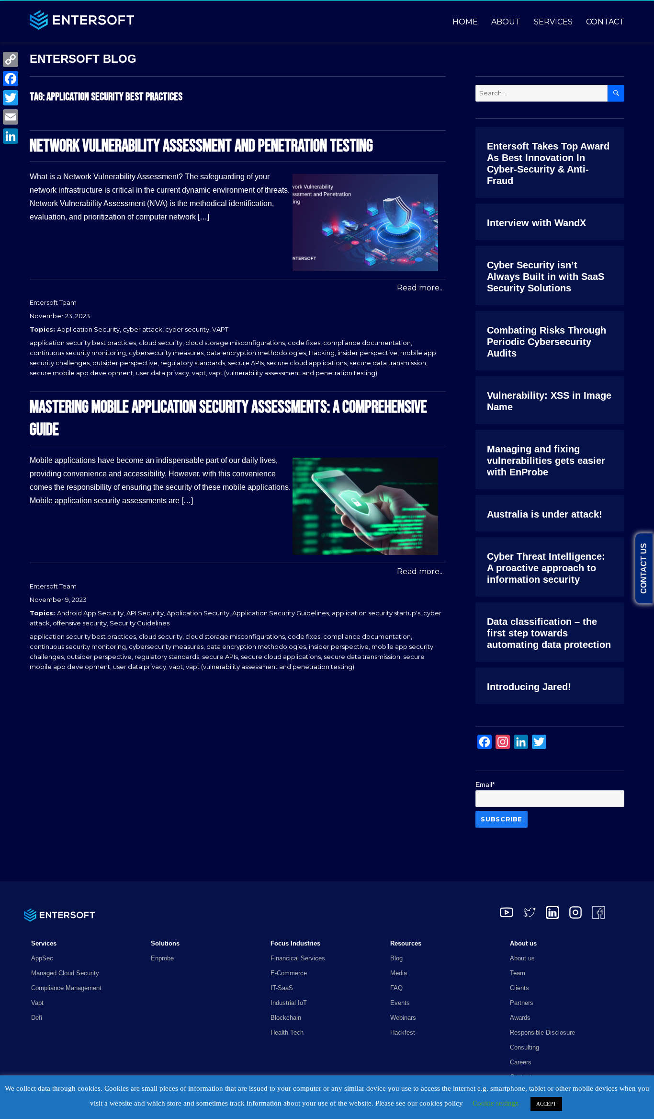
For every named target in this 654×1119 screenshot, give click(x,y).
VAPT (220, 329)
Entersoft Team (53, 302)
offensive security (80, 623)
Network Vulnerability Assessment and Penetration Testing (201, 146)
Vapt (37, 1002)
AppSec (42, 958)
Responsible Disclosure (542, 1032)
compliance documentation (367, 342)
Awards (520, 1017)
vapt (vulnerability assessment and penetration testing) (293, 373)
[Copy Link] (10, 59)
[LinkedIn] (10, 136)
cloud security (160, 342)
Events (400, 1002)
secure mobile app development (81, 373)
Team (517, 973)
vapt (199, 373)
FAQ (396, 988)
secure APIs (246, 363)
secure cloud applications (307, 363)
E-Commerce (289, 973)
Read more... (420, 287)
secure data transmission (388, 363)
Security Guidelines (139, 623)
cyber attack (142, 329)
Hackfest (402, 1032)
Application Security (88, 329)
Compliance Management (66, 988)
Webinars (403, 1017)
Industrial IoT (289, 1002)
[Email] (10, 117)
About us (522, 958)
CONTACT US (644, 568)
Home (465, 21)
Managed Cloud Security (65, 973)
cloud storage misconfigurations (235, 342)
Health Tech (287, 1032)
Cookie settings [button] (496, 1103)
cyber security (187, 329)
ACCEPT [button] (546, 1104)
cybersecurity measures (166, 353)
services (553, 21)
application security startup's (376, 613)
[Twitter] (10, 97)
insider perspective (367, 353)
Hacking (322, 353)
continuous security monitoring (78, 353)
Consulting (524, 1047)
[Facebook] (10, 78)
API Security (145, 613)
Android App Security (90, 613)
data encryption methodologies (256, 353)
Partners (521, 1002)
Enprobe (162, 958)
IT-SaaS (282, 988)
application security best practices (83, 342)
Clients (519, 988)
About (505, 21)
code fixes (304, 342)
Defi (36, 1017)
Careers (520, 1062)
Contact (605, 21)
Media (398, 973)
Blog (396, 958)
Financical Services (298, 958)
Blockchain (286, 1017)
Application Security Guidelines (280, 613)
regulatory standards (192, 363)
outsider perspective (125, 363)
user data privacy (162, 373)
